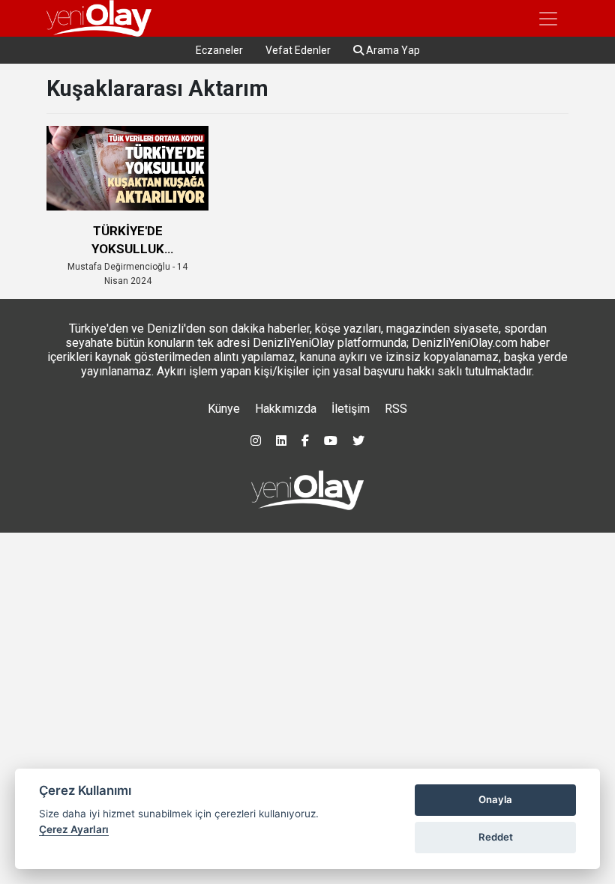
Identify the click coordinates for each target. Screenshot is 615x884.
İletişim (351, 409)
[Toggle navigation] (548, 18)
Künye (224, 409)
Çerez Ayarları (74, 829)
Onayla (495, 799)
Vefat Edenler (298, 50)
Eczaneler (219, 50)
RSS (396, 409)
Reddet (495, 837)
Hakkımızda (285, 409)
